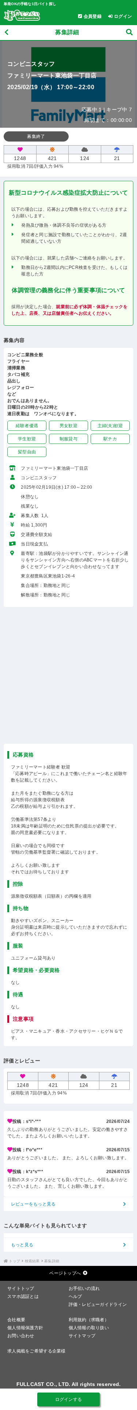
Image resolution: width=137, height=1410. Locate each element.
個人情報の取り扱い (89, 1327)
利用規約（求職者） (89, 1319)
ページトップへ (65, 1273)
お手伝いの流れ (84, 1288)
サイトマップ (82, 1335)
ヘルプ (75, 1296)
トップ (14, 1261)
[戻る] (6, 32)
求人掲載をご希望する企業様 (36, 1351)
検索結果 (32, 1261)
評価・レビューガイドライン (98, 1304)
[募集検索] (129, 32)
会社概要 (16, 1319)
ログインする (68, 1399)
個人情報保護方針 (25, 1327)
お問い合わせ (20, 1335)
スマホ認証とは (23, 1296)
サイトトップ (20, 1288)
